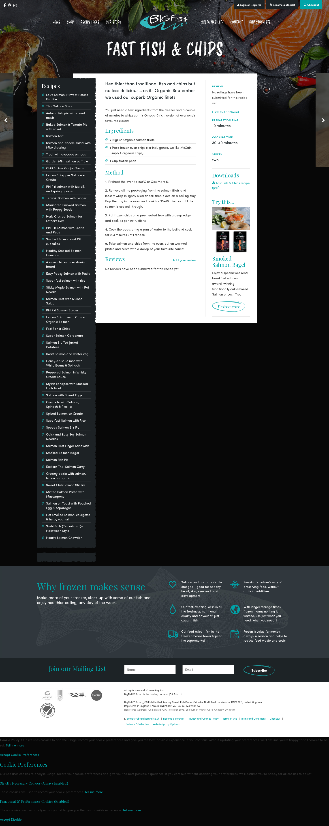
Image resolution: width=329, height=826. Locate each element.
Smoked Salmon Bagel (229, 261)
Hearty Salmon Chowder (64, 537)
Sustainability (212, 22)
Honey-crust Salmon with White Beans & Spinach (64, 362)
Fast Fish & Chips (58, 328)
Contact (236, 22)
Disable (16, 819)
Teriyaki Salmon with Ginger (66, 198)
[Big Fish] (164, 22)
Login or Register (250, 5)
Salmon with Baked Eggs (64, 395)
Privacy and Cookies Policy (203, 718)
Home (56, 22)
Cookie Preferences (25, 754)
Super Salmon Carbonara (64, 335)
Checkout (313, 5)
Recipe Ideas (90, 22)
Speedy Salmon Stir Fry (62, 427)
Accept (5, 754)
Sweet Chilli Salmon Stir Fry (65, 485)
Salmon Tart (55, 136)
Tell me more (15, 745)
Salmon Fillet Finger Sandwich (67, 445)
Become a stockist (283, 5)
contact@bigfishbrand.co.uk (143, 718)
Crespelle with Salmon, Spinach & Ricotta (62, 404)
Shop (70, 22)
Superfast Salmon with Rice (66, 420)
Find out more (228, 306)
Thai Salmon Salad (59, 106)
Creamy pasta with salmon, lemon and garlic (66, 475)
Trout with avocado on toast (66, 154)
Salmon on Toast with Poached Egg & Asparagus (68, 505)
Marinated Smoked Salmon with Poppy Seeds (66, 207)
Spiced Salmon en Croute (64, 413)
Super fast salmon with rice (65, 280)
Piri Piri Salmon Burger (62, 310)
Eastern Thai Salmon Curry (65, 466)
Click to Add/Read (225, 112)
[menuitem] (56, 22)
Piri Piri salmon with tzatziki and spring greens (65, 188)
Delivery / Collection (137, 724)
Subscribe (259, 670)
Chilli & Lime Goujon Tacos (65, 168)
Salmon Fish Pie (57, 459)
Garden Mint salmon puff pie (67, 161)
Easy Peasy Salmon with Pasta (68, 273)
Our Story (113, 22)
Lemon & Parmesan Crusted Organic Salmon (66, 319)
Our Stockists (259, 22)
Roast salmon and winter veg (67, 354)
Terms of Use (230, 718)
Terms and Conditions (253, 718)
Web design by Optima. (166, 724)
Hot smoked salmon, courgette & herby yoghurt (68, 516)
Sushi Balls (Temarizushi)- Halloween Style (64, 528)
